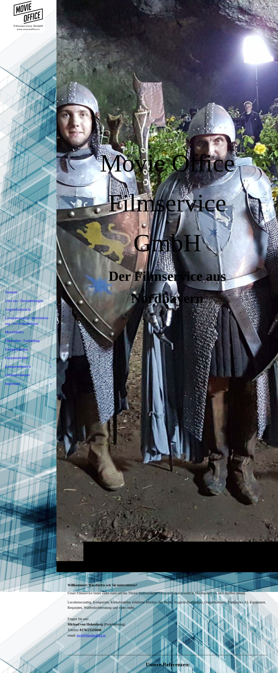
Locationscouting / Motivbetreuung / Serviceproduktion (27, 320)
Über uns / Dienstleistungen (24, 301)
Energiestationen (16, 349)
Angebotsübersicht (18, 309)
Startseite (11, 292)
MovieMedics (14, 332)
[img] (28, 16)
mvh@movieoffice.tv (91, 635)
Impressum (12, 384)
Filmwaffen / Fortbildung (22, 341)
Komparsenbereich (18, 366)
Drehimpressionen (17, 375)
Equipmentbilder (16, 358)
